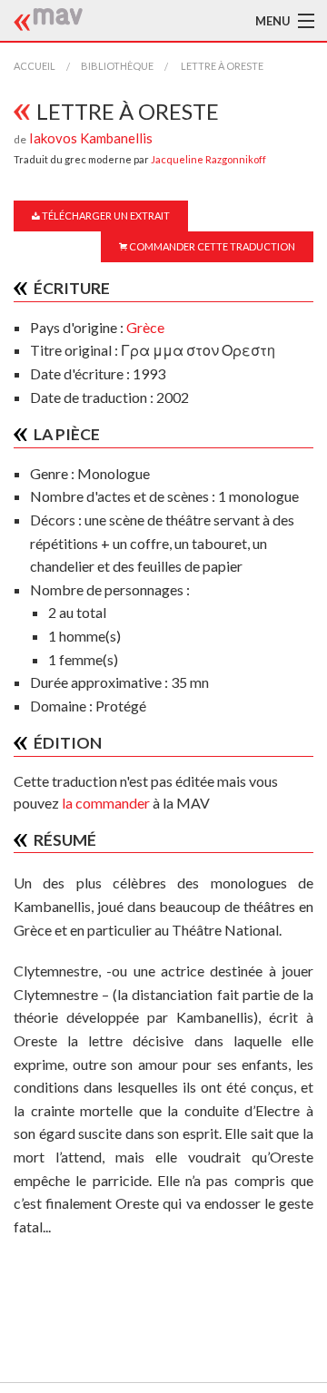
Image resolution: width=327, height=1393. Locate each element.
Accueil (34, 66)
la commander (106, 802)
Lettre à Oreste (221, 66)
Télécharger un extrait (105, 215)
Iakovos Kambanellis (91, 138)
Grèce (145, 327)
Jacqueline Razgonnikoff (208, 159)
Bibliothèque (117, 66)
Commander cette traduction (211, 246)
